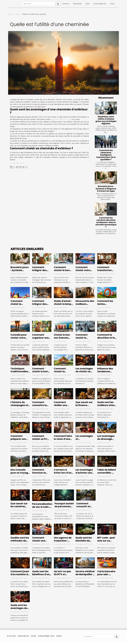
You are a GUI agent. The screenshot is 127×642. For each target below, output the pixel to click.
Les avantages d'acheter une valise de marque (84, 474)
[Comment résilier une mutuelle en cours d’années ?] (63, 393)
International (77, 3)
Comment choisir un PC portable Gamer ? (39, 440)
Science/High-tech (99, 3)
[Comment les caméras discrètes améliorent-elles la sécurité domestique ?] (106, 209)
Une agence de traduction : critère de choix (63, 540)
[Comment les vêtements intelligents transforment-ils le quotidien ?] (106, 141)
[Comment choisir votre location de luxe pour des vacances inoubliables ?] (85, 258)
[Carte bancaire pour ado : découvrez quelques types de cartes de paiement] (106, 562)
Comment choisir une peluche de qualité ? (38, 542)
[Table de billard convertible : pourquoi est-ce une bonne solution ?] (106, 461)
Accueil (10, 14)
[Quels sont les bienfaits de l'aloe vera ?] (85, 529)
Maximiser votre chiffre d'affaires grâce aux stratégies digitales (105, 120)
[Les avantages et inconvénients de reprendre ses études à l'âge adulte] (85, 427)
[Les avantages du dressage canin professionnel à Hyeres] (106, 427)
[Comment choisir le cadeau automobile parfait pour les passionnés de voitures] (85, 326)
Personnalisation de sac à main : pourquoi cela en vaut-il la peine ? (42, 508)
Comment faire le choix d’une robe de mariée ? (63, 440)
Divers (112, 3)
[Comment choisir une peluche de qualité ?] (41, 529)
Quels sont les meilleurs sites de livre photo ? (106, 405)
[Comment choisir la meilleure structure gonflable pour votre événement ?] (20, 292)
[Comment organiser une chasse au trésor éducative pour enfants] (41, 326)
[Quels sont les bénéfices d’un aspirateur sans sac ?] (41, 562)
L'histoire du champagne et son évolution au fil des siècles (20, 407)
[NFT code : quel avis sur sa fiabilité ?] (106, 529)
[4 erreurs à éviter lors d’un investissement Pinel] (63, 461)
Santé (87, 3)
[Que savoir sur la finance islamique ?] (85, 393)
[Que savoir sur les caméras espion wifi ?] (20, 494)
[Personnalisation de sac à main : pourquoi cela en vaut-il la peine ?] (42, 495)
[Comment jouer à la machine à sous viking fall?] (20, 562)
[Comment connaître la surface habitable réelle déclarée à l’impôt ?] (41, 393)
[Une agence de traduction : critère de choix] (63, 529)
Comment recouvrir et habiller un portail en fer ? (84, 508)
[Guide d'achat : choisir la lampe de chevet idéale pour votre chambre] (63, 292)
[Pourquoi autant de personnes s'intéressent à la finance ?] (64, 494)
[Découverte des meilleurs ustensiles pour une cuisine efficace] (85, 292)
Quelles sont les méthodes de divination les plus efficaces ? (20, 542)
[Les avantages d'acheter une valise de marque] (85, 461)
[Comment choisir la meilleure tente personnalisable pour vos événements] (63, 360)
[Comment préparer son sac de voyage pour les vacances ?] (20, 427)
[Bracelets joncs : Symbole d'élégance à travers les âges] (106, 177)
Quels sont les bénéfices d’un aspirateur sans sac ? (41, 576)
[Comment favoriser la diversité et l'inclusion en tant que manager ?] (41, 461)
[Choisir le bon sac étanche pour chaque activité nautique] (63, 326)
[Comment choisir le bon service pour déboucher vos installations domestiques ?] (63, 258)
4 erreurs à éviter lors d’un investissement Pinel (63, 474)
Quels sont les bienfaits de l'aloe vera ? (84, 540)
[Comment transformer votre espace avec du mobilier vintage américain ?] (106, 258)
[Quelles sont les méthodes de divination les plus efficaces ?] (20, 529)
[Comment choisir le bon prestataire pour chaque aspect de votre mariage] (41, 360)
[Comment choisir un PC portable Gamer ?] (41, 427)
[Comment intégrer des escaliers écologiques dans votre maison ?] (41, 258)
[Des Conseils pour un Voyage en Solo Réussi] (20, 461)
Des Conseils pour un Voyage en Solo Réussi (20, 472)
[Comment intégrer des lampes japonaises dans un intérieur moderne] (41, 292)
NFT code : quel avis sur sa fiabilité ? (106, 540)
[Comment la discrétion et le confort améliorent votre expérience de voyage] (106, 326)
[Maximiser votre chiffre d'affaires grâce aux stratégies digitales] (106, 108)
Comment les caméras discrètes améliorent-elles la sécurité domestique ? (105, 222)
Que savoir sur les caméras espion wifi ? (19, 506)
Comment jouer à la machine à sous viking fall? (20, 574)
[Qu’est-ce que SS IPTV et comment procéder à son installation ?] (63, 562)
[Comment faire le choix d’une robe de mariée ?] (63, 427)
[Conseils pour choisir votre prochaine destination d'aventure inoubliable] (20, 326)
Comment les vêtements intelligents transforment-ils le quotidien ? (106, 155)
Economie (65, 3)
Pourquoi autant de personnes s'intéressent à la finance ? (64, 508)
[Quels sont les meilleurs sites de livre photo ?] (106, 393)
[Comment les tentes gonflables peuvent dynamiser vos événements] (106, 292)
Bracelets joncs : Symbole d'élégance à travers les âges (106, 188)
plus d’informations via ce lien (61, 119)
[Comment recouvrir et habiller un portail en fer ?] (86, 494)
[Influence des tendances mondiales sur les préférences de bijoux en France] (106, 360)
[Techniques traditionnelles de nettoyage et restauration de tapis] (20, 360)
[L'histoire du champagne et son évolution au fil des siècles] (20, 393)
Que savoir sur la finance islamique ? (84, 405)
